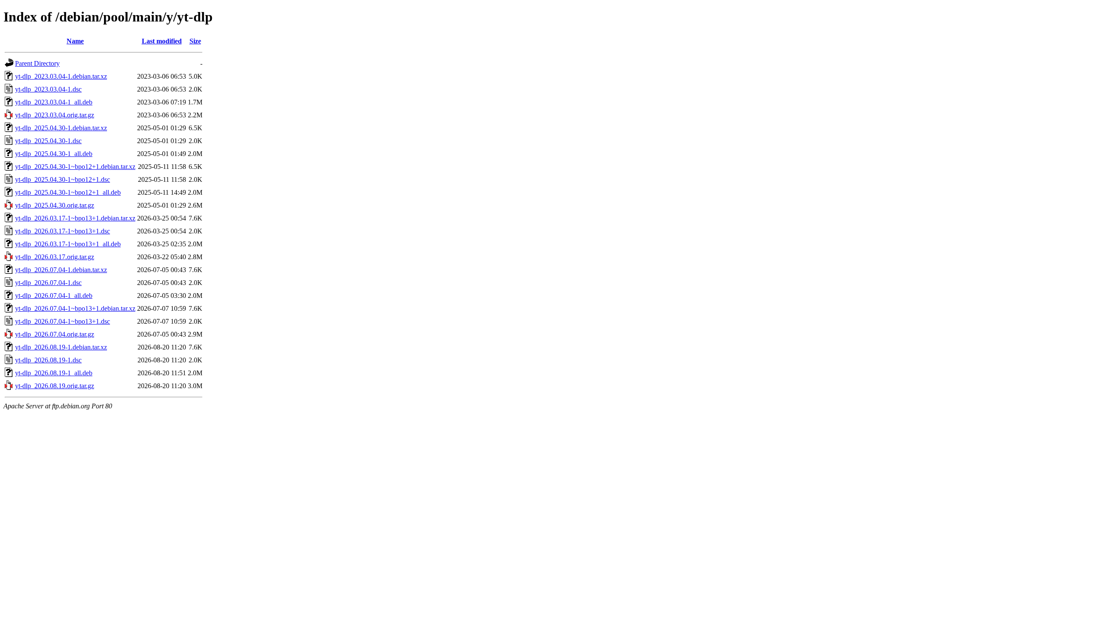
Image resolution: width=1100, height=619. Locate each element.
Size (195, 41)
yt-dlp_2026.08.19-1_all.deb (53, 373)
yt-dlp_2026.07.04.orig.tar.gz (54, 334)
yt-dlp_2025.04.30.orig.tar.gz (54, 205)
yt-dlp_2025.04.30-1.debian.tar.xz (61, 128)
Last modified (162, 41)
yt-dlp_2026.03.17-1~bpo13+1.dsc (62, 231)
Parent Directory (37, 63)
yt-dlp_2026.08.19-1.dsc (48, 360)
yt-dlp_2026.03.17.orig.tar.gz (54, 256)
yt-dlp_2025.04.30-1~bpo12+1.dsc (62, 179)
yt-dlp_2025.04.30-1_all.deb (53, 153)
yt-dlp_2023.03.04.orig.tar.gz (54, 115)
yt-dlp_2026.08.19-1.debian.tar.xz (61, 347)
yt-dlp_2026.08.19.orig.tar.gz (54, 385)
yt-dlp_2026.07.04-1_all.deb (53, 295)
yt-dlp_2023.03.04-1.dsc (48, 89)
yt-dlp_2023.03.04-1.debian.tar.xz (61, 76)
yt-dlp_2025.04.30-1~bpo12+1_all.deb (68, 192)
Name (75, 41)
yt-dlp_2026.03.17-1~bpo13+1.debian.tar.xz (75, 218)
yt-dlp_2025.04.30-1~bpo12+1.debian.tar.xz (75, 166)
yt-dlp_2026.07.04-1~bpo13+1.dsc (62, 321)
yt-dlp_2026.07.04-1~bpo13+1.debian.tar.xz (75, 308)
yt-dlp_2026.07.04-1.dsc (48, 282)
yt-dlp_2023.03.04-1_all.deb (53, 102)
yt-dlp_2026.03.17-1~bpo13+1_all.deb (68, 244)
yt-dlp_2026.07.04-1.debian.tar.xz (61, 269)
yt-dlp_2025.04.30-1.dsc (48, 140)
